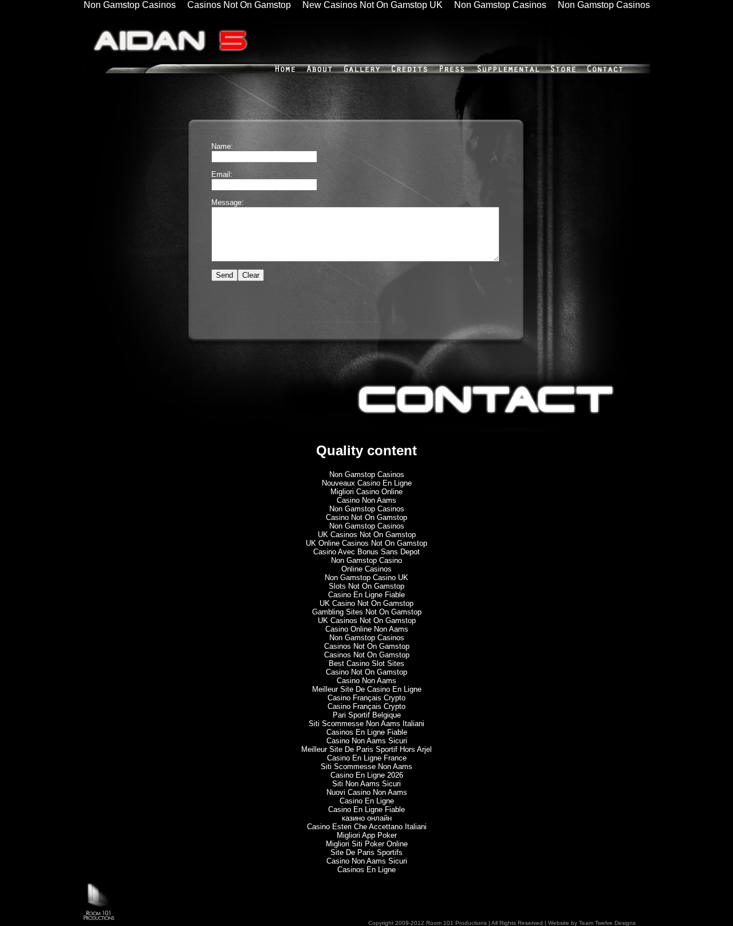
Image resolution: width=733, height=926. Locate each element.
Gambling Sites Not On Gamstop (366, 612)
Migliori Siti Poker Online (367, 844)
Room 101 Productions (455, 923)
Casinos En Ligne (366, 869)
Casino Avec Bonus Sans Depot (366, 551)
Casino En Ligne (367, 801)
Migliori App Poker (367, 835)
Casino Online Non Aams (366, 629)
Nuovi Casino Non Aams (366, 792)
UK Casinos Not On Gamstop (367, 534)
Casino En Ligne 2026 (366, 775)
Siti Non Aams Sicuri (366, 783)
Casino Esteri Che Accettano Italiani (367, 826)
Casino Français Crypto (366, 697)
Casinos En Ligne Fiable (366, 732)
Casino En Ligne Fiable (366, 594)
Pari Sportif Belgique (367, 715)
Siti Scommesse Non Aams (366, 766)
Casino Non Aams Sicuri (366, 740)
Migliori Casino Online (366, 491)
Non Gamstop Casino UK (366, 577)
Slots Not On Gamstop (366, 586)
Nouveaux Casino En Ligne (367, 483)
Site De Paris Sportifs (366, 852)
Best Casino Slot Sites (366, 663)
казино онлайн (367, 818)
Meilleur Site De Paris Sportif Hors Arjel (366, 749)
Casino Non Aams (366, 500)
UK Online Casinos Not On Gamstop (366, 543)
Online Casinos (366, 569)
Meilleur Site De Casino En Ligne (366, 689)
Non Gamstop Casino (366, 560)
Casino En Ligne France (367, 758)
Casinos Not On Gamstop (366, 646)
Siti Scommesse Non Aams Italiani (366, 723)
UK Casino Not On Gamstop (366, 603)
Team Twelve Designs (607, 923)
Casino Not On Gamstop (366, 517)
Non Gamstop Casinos (366, 474)
